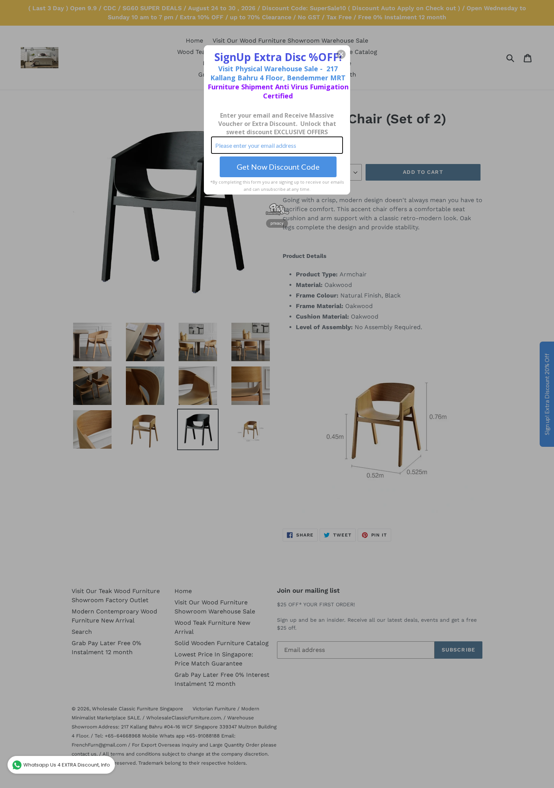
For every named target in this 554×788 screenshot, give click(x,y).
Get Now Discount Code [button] (278, 166)
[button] (341, 54)
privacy (277, 223)
